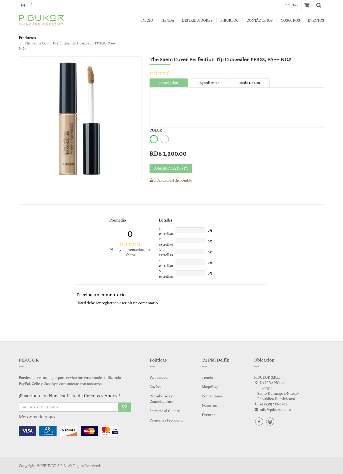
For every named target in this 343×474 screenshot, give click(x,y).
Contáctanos (212, 396)
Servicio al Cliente (165, 411)
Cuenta (291, 5)
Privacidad (158, 377)
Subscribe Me (124, 407)
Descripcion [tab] (168, 83)
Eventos (208, 415)
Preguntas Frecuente (167, 420)
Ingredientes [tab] (208, 83)
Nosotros (209, 405)
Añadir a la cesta (171, 168)
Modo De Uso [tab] (249, 83)
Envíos (155, 387)
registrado (110, 303)
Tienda (207, 377)
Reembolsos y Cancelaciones (161, 399)
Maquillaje (210, 387)
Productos (27, 38)
